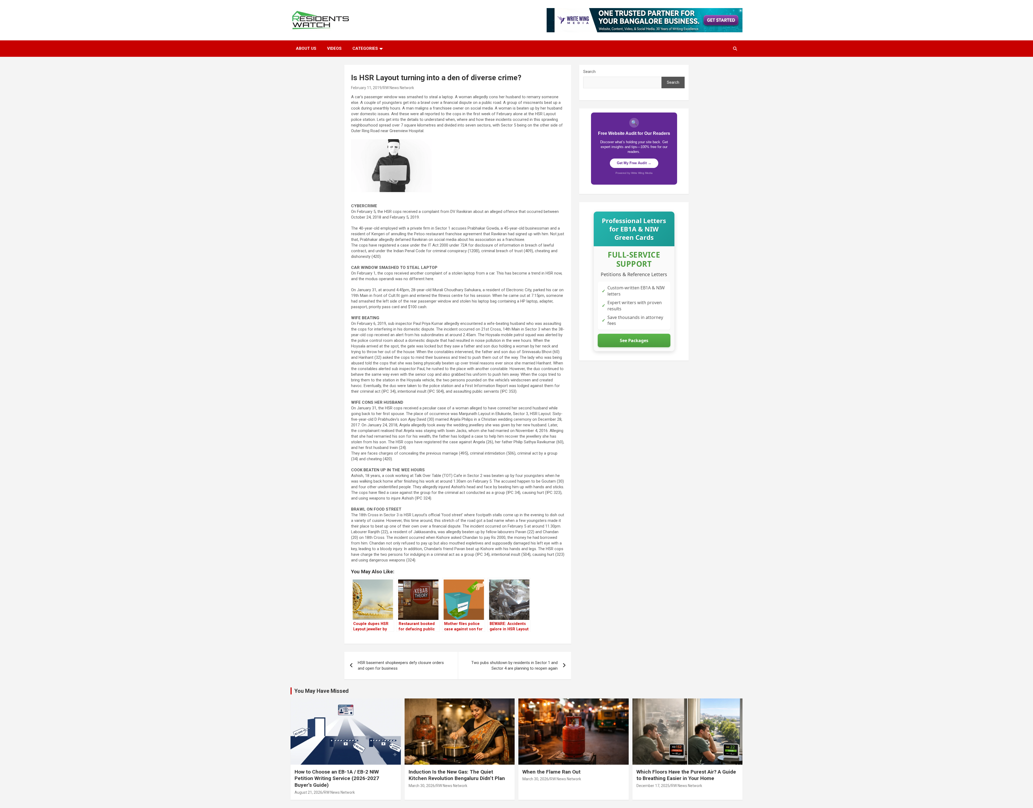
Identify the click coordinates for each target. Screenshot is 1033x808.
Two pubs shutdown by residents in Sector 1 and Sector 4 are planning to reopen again (514, 665)
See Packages (634, 340)
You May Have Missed (321, 691)
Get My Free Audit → (634, 163)
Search (589, 71)
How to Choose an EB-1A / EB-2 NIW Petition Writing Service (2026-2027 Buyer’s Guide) (337, 778)
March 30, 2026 (422, 786)
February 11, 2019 (366, 88)
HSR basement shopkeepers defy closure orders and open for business (401, 665)
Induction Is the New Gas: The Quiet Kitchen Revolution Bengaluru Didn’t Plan (457, 775)
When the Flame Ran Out (551, 772)
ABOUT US (306, 48)
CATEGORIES (365, 48)
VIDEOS (334, 48)
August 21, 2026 (308, 792)
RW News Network (398, 88)
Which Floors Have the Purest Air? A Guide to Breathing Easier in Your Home (686, 775)
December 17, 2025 (653, 786)
